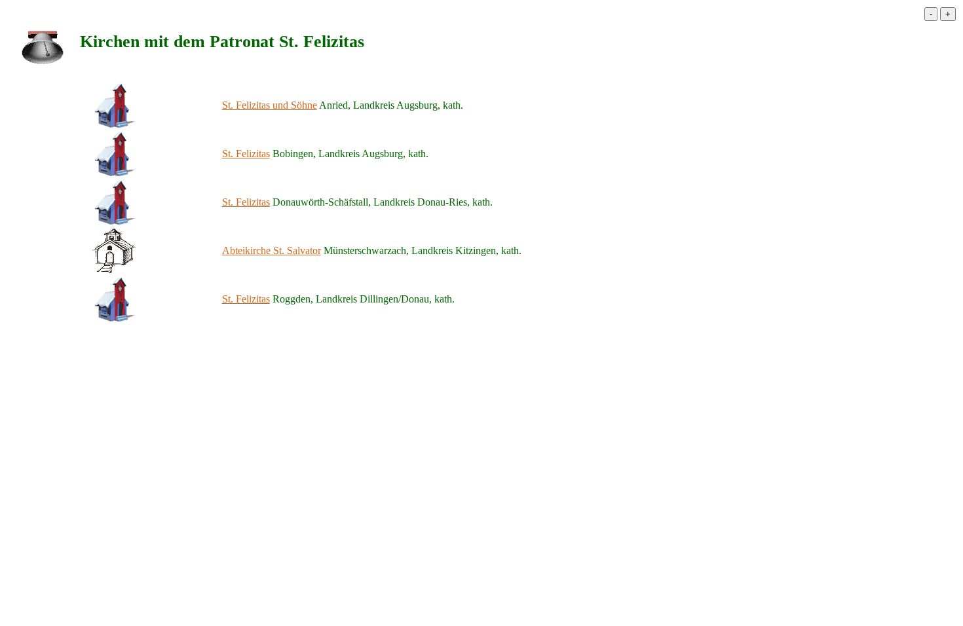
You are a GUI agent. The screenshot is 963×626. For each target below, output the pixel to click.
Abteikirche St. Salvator (271, 250)
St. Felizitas (246, 153)
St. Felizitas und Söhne (269, 105)
